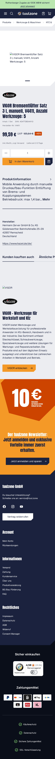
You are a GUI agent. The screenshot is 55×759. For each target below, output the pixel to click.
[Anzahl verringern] (6, 153)
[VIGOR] (9, 95)
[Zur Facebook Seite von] (4, 507)
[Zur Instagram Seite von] (13, 507)
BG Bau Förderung (11, 589)
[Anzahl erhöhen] (49, 153)
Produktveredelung (11, 585)
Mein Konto (7, 541)
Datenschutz (8, 620)
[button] (27, 58)
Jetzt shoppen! (27, 6)
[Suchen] (12, 13)
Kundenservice (9, 576)
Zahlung (6, 572)
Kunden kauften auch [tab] (18, 257)
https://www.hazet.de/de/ (17, 243)
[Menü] (5, 13)
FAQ (4, 594)
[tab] (27, 189)
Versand (20, 143)
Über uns (6, 580)
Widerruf (6, 629)
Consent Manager (11, 633)
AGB (4, 625)
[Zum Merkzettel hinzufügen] (49, 161)
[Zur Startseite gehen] (27, 13)
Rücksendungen (10, 545)
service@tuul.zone (28, 498)
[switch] (34, 672)
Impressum (7, 616)
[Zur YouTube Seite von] (21, 507)
